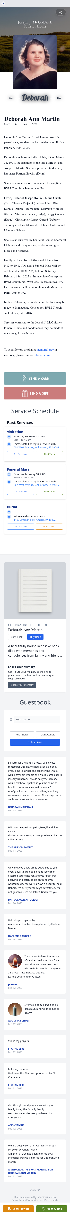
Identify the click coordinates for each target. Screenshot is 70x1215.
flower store (42, 355)
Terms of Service (44, 1200)
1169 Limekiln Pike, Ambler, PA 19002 (35, 519)
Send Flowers (49, 526)
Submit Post (35, 742)
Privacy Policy (25, 1200)
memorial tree (45, 349)
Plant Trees (49, 454)
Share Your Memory (22, 684)
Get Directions (21, 454)
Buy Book (35, 636)
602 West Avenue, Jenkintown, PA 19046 (36, 447)
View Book (16, 636)
